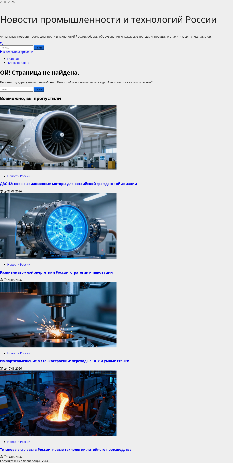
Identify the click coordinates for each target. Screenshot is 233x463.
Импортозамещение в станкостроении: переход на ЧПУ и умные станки (64, 361)
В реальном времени (17, 52)
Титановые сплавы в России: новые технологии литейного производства (65, 449)
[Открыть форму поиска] (1, 43)
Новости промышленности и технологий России (108, 19)
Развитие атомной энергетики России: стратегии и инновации (56, 272)
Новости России (18, 176)
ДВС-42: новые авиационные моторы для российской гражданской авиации (68, 183)
